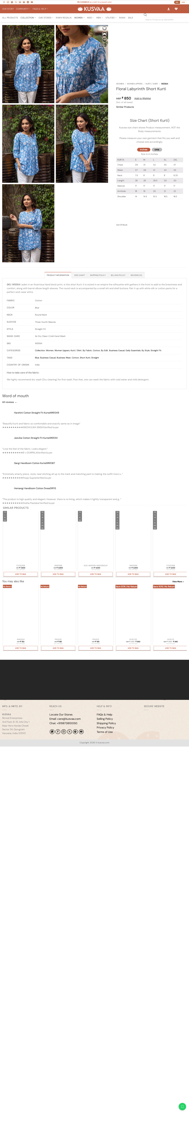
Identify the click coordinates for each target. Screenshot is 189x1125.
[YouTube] (81, 731)
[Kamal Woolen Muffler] (133, 611)
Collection (27, 17)
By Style (146, 350)
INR (177, 2)
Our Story (8, 9)
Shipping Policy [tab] (98, 275)
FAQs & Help (104, 714)
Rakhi (122, 17)
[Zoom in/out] (3, 749)
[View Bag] (184, 9)
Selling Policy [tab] (118, 275)
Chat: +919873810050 (63, 723)
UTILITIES (110, 17)
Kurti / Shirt (152, 84)
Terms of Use (105, 732)
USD (183, 2)
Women (120, 84)
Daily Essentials (133, 350)
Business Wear (64, 357)
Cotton (96, 350)
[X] (69, 731)
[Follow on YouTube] (32, 2)
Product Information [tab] (58, 275)
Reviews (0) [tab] (136, 275)
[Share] (20, 749)
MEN (98, 17)
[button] (168, 9)
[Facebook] (58, 731)
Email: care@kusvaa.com (65, 719)
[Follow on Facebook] (4, 2)
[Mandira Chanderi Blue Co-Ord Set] (20, 537)
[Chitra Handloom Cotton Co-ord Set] (170, 537)
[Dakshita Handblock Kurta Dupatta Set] (95, 537)
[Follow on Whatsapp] (12, 2)
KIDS (89, 17)
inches (144, 149)
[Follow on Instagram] (8, 2)
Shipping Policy (106, 723)
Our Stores (45, 17)
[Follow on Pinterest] (24, 2)
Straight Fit (156, 350)
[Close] (119, 112)
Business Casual (117, 350)
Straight (95, 357)
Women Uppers (134, 84)
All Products (10, 17)
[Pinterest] (75, 731)
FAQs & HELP (39, 9)
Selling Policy (105, 719)
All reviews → (9, 402)
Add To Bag (20, 574)
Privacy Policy (105, 727)
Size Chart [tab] (79, 275)
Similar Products (125, 106)
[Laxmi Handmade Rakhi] (20, 611)
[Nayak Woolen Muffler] (170, 611)
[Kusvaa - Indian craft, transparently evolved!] (94, 9)
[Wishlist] (176, 9)
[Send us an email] (20, 2)
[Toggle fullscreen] (11, 749)
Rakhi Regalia (64, 17)
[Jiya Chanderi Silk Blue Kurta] (58, 537)
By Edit (104, 350)
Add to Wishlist (142, 98)
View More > (178, 581)
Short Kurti (85, 357)
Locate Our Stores (60, 714)
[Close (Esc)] (29, 749)
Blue (37, 357)
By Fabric (87, 350)
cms (157, 149)
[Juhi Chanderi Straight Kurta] (133, 537)
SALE (130, 17)
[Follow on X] (16, 2)
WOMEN (78, 17)
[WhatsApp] (52, 731)
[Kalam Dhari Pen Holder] (58, 611)
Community (22, 9)
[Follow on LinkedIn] (28, 2)
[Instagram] (63, 731)
